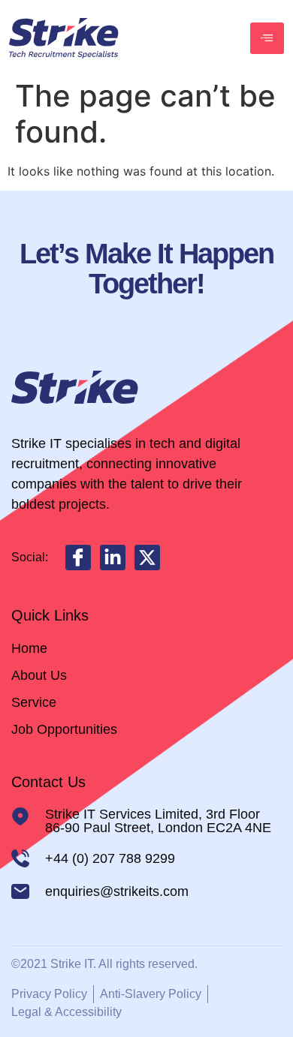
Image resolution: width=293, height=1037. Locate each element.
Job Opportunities (64, 729)
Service (33, 702)
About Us (39, 675)
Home (29, 648)
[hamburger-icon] (267, 38)
